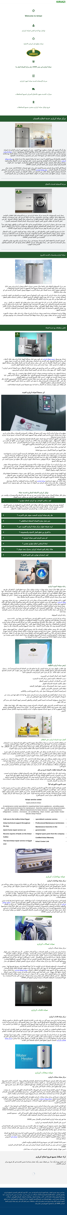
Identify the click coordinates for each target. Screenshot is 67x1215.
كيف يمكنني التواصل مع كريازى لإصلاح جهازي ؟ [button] (34, 500)
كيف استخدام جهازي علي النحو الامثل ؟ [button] (34, 555)
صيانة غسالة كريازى (21, 970)
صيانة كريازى (7, 152)
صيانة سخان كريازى (45, 1099)
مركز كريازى (41, 481)
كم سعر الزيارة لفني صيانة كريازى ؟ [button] (34, 538)
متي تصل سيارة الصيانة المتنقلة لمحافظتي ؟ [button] (34, 521)
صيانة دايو (14, 1137)
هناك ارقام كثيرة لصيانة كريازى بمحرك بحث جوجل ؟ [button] (35, 549)
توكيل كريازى (61, 602)
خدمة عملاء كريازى (49, 359)
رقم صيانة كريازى (41, 170)
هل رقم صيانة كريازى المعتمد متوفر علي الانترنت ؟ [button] (35, 515)
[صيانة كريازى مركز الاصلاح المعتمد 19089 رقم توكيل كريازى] (60, 2)
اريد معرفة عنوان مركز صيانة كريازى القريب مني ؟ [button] (35, 526)
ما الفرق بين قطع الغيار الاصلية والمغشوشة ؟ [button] (35, 532)
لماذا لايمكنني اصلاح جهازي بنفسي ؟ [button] (34, 543)
